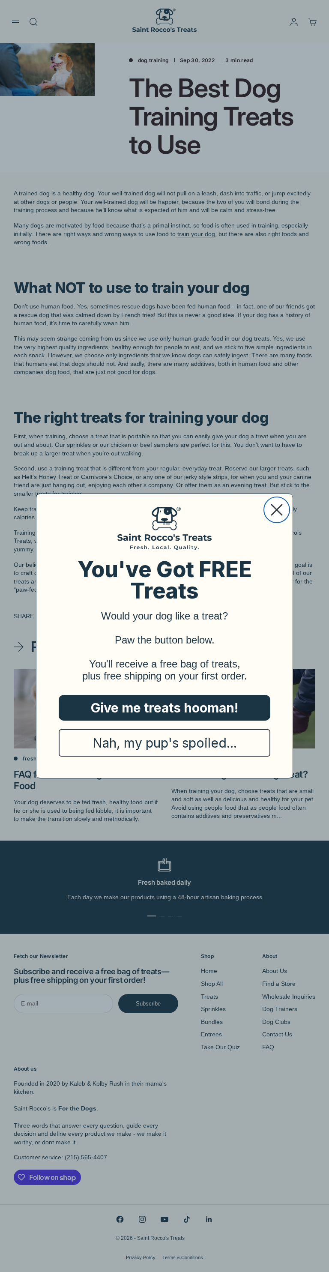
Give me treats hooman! (164, 707)
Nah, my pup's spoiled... (165, 743)
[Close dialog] (277, 510)
